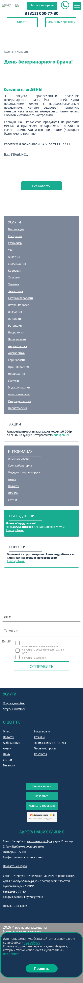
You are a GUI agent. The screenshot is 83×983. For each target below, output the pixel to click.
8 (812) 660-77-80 (41, 14)
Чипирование (17, 339)
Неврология (16, 332)
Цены (6, 754)
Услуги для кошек (14, 709)
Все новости (41, 186)
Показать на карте (15, 866)
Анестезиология (19, 394)
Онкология (15, 312)
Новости (13, 486)
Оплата (22, 22)
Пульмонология (18, 367)
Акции (12, 479)
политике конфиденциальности (40, 646)
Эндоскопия (15, 291)
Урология (14, 380)
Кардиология (16, 360)
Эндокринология (19, 387)
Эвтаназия (15, 325)
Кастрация (15, 236)
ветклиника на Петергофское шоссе (50, 876)
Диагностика (16, 353)
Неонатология (17, 408)
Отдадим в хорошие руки (24, 472)
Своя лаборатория (20, 465)
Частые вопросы (45, 748)
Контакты (40, 754)
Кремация (14, 270)
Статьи (12, 500)
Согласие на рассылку (34, 658)
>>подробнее (61, 435)
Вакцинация (16, 229)
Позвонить (42, 796)
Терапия (13, 284)
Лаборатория (11, 743)
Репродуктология (19, 401)
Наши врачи (42, 731)
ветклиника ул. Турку (40, 841)
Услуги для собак (14, 703)
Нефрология (16, 373)
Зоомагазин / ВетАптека (50, 743)
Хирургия (14, 277)
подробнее (32, 942)
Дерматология (17, 346)
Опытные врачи (18, 458)
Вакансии (9, 765)
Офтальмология (18, 305)
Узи (10, 250)
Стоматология (17, 263)
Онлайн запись (42, 786)
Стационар (15, 243)
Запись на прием (42, 5)
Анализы (14, 257)
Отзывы (13, 493)
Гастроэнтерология (20, 298)
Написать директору (60, 22)
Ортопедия (15, 318)
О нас (6, 731)
